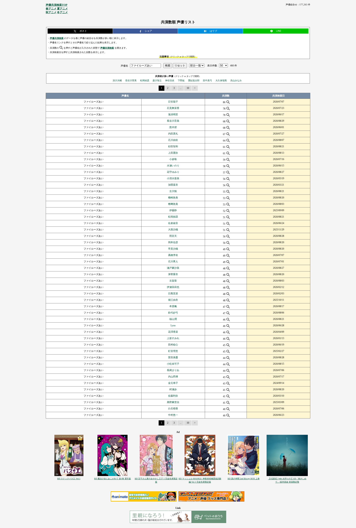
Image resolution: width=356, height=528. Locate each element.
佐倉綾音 (173, 223)
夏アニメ (62, 8)
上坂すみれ (173, 338)
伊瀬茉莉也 (173, 287)
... (181, 88)
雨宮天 (173, 236)
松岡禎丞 (144, 80)
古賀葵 (173, 280)
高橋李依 (173, 255)
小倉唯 (173, 159)
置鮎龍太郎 (193, 80)
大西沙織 (173, 229)
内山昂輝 (173, 376)
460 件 (233, 65)
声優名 (124, 65)
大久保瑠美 (221, 80)
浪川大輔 (117, 80)
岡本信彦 (173, 242)
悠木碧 (173, 127)
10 (188, 88)
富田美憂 (173, 357)
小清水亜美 (173, 178)
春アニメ (51, 8)
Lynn (173, 325)
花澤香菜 (173, 331)
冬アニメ (62, 12)
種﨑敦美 (173, 204)
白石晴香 (173, 408)
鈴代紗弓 (173, 312)
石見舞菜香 (173, 108)
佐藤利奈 (173, 395)
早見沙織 (173, 248)
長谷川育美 (131, 80)
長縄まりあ (173, 370)
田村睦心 (173, 344)
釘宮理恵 (173, 351)
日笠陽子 (173, 101)
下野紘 (181, 80)
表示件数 (212, 65)
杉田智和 (173, 146)
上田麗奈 (173, 152)
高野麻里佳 (173, 402)
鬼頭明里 (173, 114)
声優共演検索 (56, 38)
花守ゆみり (173, 172)
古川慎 (173, 191)
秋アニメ (51, 12)
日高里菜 (173, 293)
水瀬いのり (173, 165)
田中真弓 (207, 80)
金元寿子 (173, 383)
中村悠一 (173, 415)
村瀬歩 (173, 389)
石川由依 (173, 140)
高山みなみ (236, 80)
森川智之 (157, 80)
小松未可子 (173, 363)
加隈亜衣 (173, 184)
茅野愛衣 (173, 274)
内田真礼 (173, 133)
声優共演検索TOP (56, 4)
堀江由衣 (173, 299)
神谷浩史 (169, 80)
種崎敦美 (173, 197)
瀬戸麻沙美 (173, 267)
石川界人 (173, 261)
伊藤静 (173, 210)
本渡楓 (173, 306)
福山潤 (173, 319)
